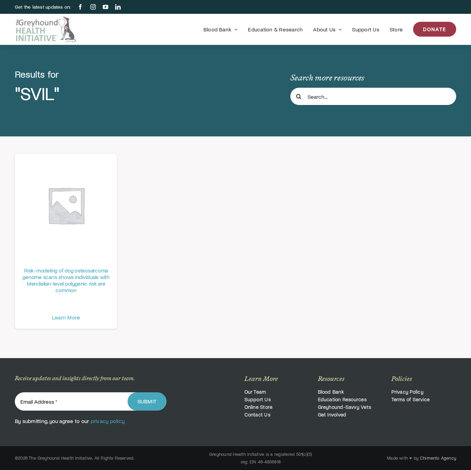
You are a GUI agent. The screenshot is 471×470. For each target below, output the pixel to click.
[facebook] (80, 7)
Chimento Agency (438, 458)
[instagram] (93, 7)
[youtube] (105, 7)
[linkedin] (118, 7)
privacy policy (107, 421)
